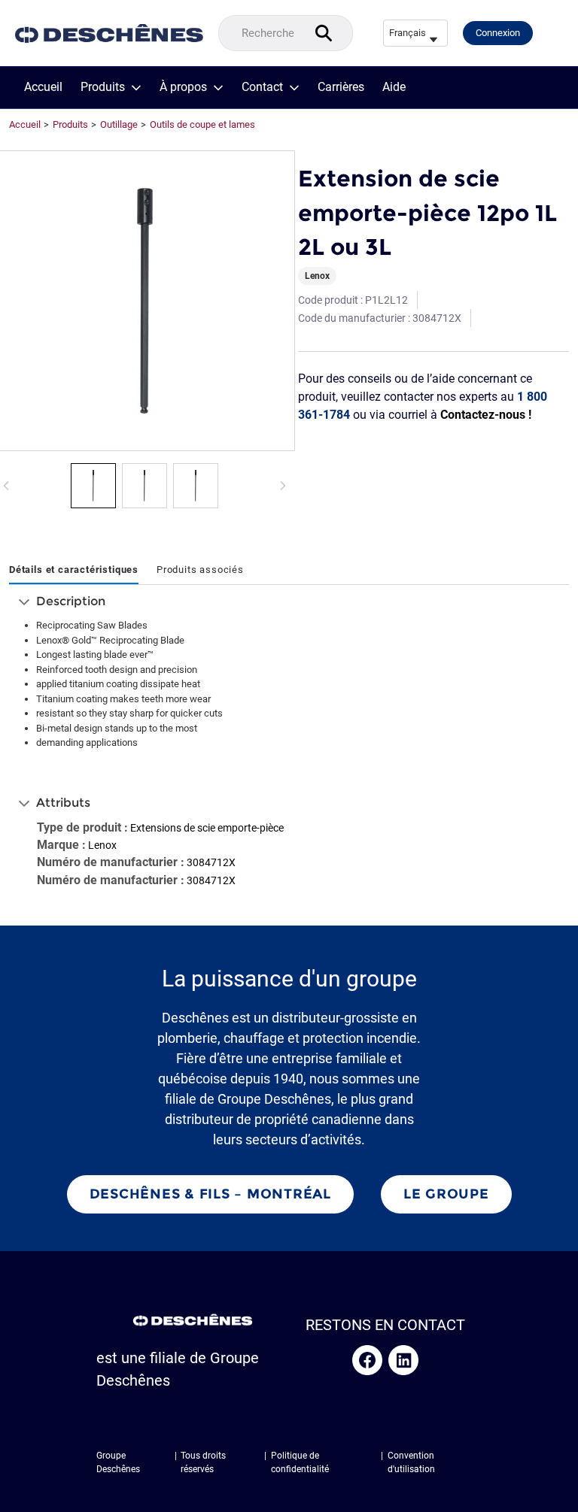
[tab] (73, 570)
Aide (394, 87)
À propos (183, 87)
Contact (262, 87)
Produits (103, 87)
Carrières (341, 87)
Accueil (43, 87)
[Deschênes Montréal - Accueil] (109, 33)
